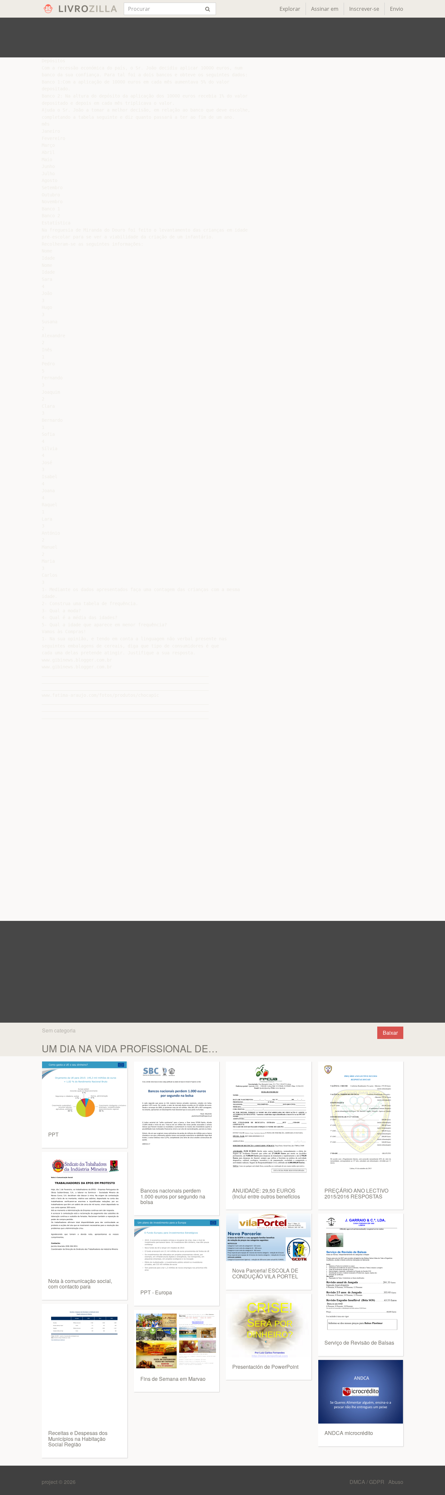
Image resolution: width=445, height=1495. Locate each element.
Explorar (290, 8)
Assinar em (324, 8)
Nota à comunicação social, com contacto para (80, 1283)
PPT (53, 1134)
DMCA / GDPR (368, 1482)
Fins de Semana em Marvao (173, 1378)
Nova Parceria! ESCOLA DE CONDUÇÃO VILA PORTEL (265, 1273)
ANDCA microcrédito (348, 1433)
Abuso (395, 1482)
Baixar (390, 1032)
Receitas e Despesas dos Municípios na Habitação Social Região (78, 1438)
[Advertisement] (222, 37)
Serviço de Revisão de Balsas (359, 1342)
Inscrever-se (364, 8)
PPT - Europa (156, 1292)
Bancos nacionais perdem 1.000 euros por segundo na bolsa (172, 1196)
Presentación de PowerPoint (265, 1366)
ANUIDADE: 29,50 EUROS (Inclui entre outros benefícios (266, 1193)
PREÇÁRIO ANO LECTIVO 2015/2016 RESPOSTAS (356, 1193)
